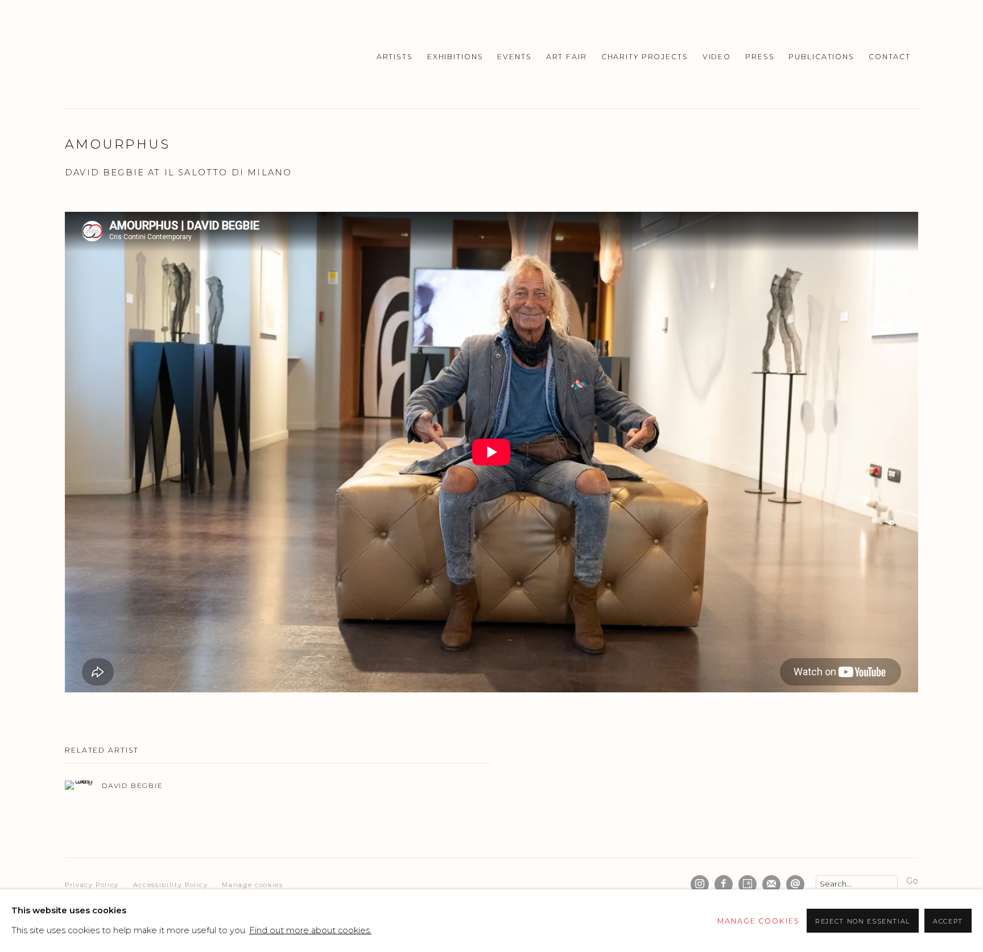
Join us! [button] (392, 527)
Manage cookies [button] (758, 921)
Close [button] (619, 353)
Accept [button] (948, 921)
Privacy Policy (454, 601)
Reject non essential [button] (862, 921)
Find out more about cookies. (310, 930)
